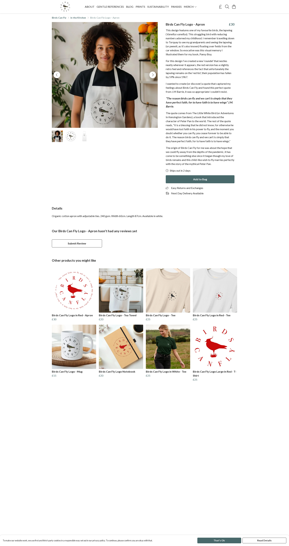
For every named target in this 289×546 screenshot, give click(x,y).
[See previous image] (57, 75)
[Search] (227, 6)
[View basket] (233, 6)
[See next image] (152, 75)
